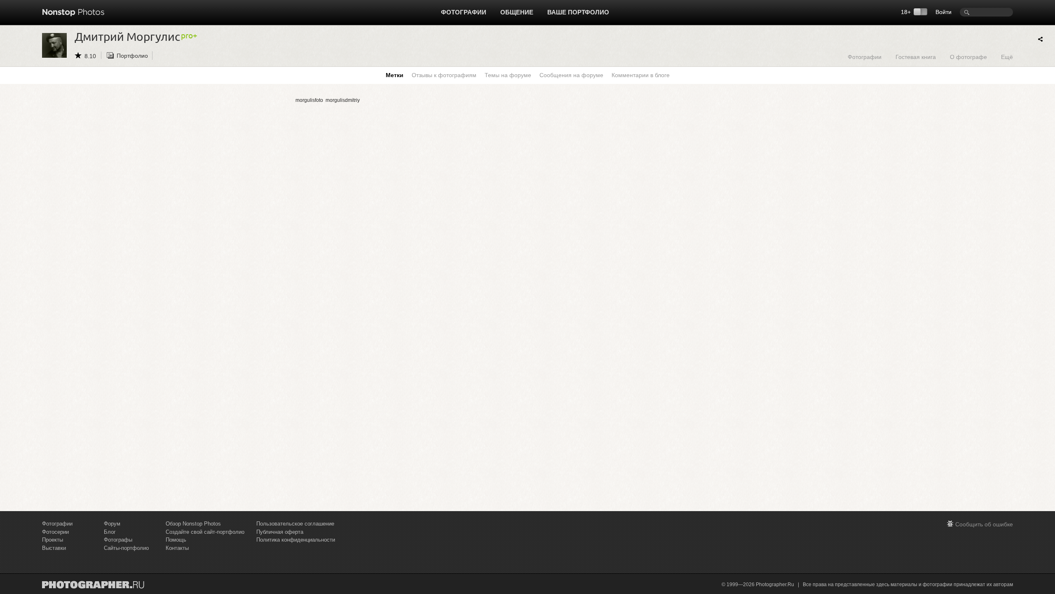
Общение (516, 12)
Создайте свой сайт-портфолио (205, 532)
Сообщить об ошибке (984, 524)
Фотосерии (55, 532)
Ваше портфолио (578, 12)
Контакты (177, 548)
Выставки (54, 548)
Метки (394, 75)
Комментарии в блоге (641, 75)
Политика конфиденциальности (295, 540)
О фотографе (968, 57)
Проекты (52, 540)
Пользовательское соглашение (295, 524)
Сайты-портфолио (126, 548)
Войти (943, 12)
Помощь (176, 540)
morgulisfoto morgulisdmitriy (327, 100)
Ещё (1007, 57)
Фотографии (463, 12)
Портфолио (132, 55)
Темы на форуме (508, 75)
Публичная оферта (279, 532)
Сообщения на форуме (571, 75)
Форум (112, 524)
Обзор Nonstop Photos (193, 524)
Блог (110, 532)
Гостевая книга (916, 57)
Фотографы (118, 540)
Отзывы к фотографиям (444, 75)
